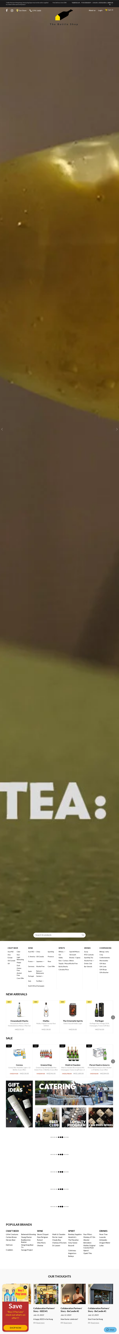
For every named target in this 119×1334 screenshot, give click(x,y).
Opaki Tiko (87, 1253)
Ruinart (40, 1240)
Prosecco (51, 956)
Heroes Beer (11, 1240)
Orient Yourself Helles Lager (72, 1016)
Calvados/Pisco (64, 969)
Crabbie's (9, 1250)
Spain (30, 971)
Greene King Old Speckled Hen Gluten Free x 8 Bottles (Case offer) (46, 1062)
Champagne (40, 986)
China (38, 952)
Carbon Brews (11, 1237)
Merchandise (103, 961)
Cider (18, 952)
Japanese (39, 961)
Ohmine (40, 1245)
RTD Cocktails (89, 955)
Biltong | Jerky (104, 952)
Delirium (9, 1245)
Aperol (86, 1250)
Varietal (38, 976)
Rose (49, 961)
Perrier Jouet (57, 1237)
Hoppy (19, 962)
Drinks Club (88, 963)
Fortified (39, 981)
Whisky (61, 952)
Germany (31, 966)
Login (100, 10)
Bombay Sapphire (75, 1234)
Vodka (61, 958)
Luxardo (102, 1237)
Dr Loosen (56, 1245)
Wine (30, 948)
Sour (18, 955)
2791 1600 (36, 11)
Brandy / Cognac (74, 958)
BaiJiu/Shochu (63, 966)
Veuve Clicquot (43, 1234)
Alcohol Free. (19, 974)
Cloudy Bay (56, 1240)
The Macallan (73, 1240)
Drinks (87, 948)
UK (9, 963)
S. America (31, 956)
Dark (18, 965)
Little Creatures (12, 1234)
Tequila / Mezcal (64, 963)
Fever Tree (103, 1234)
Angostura (72, 1253)
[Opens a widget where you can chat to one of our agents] (110, 1330)
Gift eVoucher (104, 972)
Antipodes (103, 1240)
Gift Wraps (103, 969)
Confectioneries (104, 958)
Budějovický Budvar (26, 1241)
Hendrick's (72, 1237)
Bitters (71, 961)
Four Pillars (87, 1234)
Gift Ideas (102, 963)
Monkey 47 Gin (89, 1237)
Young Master (26, 1237)
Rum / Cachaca (64, 961)
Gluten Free (19, 969)
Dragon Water (104, 1243)
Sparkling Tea (88, 958)
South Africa (32, 986)
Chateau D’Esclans (59, 1243)
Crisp (101, 955)
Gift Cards (102, 966)
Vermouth (72, 955)
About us (92, 10)
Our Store (22, 10)
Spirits (62, 948)
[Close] (25, 1287)
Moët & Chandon (58, 1234)
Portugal (31, 976)
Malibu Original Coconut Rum (89, 1246)
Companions (105, 948)
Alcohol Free (40, 966)
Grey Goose (72, 1243)
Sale (9, 1038)
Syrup (86, 952)
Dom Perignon (42, 1237)
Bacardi (71, 1245)
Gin (60, 955)
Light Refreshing (20, 958)
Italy (29, 981)
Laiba (101, 1245)
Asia (9, 955)
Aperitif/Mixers (74, 952)
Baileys (71, 1256)
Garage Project (27, 1250)
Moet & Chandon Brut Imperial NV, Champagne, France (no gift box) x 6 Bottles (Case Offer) (72, 1062)
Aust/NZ (10, 952)
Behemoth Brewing (28, 1234)
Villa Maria (41, 1243)
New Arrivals (16, 994)
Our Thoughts (59, 1276)
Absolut (86, 1240)
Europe (10, 958)
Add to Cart (17, 1025)
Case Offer (20, 978)
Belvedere (87, 1243)
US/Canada (11, 961)
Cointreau (72, 1250)
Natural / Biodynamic (40, 972)
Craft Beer (13, 948)
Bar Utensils (88, 966)
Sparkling (51, 952)
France (30, 961)
